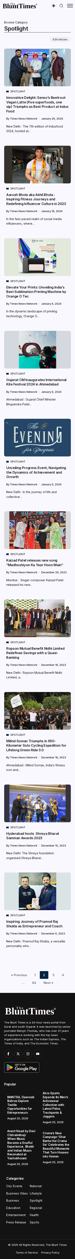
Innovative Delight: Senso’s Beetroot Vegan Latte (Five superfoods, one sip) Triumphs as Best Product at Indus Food (37, 104)
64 (34, 983)
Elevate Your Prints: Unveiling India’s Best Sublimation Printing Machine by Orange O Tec (36, 291)
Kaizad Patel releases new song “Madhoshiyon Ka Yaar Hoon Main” (34, 562)
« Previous (19, 975)
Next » (48, 983)
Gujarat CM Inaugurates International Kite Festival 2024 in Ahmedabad (36, 382)
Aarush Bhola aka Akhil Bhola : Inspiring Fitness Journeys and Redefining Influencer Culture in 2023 (36, 199)
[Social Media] (8, 1054)
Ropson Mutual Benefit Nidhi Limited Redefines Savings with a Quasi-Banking (35, 653)
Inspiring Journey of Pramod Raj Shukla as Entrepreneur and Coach (34, 923)
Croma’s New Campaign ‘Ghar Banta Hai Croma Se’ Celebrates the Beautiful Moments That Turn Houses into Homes (56, 1144)
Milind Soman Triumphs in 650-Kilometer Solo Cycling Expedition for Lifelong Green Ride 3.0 (36, 745)
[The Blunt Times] (20, 6)
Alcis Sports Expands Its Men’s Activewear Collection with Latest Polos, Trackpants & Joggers (55, 1104)
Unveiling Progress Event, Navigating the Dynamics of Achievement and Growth (36, 472)
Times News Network (24, 118)
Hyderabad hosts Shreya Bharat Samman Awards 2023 (32, 835)
